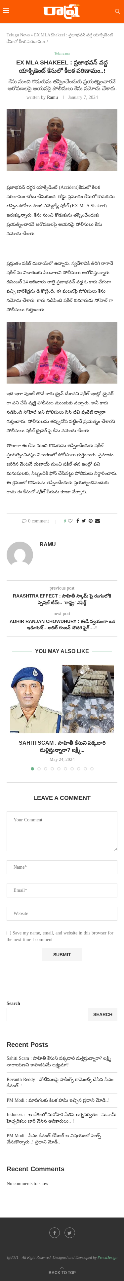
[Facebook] (54, 1232)
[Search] (117, 11)
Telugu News (18, 34)
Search (13, 1003)
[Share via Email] (97, 521)
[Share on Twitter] (84, 521)
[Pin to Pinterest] (91, 521)
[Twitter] (69, 1232)
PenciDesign (107, 1257)
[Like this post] (70, 521)
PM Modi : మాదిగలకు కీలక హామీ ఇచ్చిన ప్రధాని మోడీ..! (58, 1100)
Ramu (52, 97)
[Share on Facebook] (77, 521)
